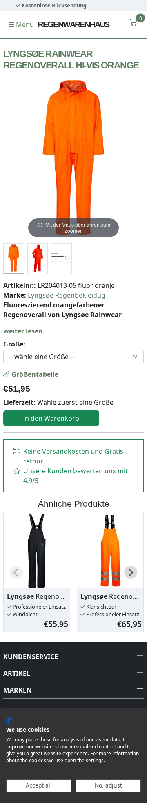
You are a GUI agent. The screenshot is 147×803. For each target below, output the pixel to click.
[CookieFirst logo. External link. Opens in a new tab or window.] (9, 721)
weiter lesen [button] (23, 330)
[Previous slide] (16, 572)
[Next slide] (130, 572)
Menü (24, 24)
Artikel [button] (16, 673)
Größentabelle (34, 374)
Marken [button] (17, 690)
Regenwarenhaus (73, 24)
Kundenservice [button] (30, 656)
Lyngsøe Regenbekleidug (66, 295)
